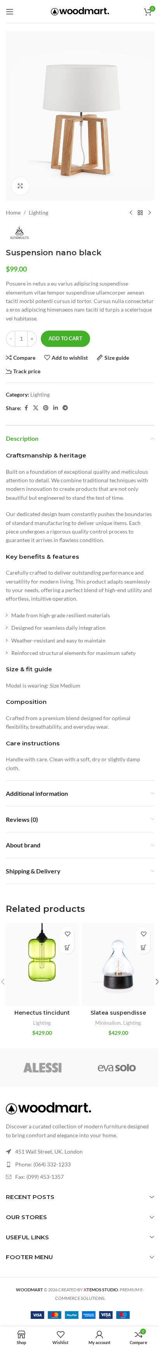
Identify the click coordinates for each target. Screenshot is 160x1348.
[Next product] (149, 213)
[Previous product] (131, 213)
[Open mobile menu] (9, 11)
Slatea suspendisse (118, 1012)
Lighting (38, 212)
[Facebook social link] (26, 408)
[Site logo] (80, 10)
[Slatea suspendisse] (118, 964)
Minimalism (108, 1023)
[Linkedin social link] (55, 408)
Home (13, 212)
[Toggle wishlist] (67, 934)
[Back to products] (140, 213)
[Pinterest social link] (46, 408)
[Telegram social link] (65, 408)
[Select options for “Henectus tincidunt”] (67, 947)
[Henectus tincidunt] (42, 964)
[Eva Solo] (117, 1067)
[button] (143, 947)
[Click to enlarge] (20, 186)
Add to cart (65, 338)
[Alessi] (43, 1067)
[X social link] (36, 408)
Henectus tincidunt (42, 1012)
